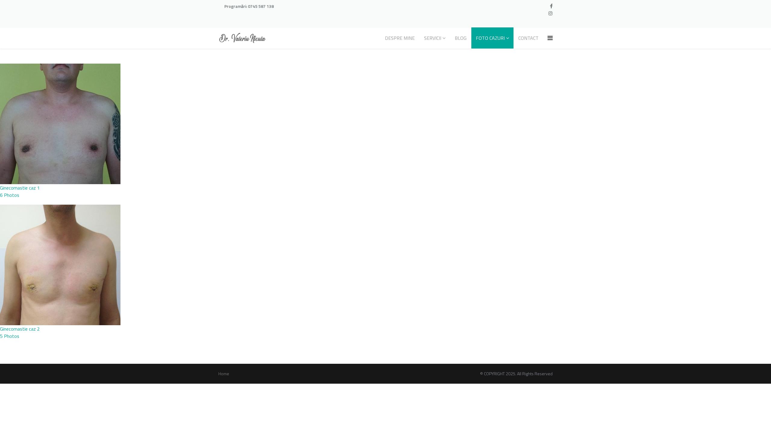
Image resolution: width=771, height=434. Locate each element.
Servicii (432, 38)
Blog (461, 38)
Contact (528, 38)
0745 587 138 (261, 6)
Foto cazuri (490, 38)
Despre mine (400, 38)
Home (223, 373)
